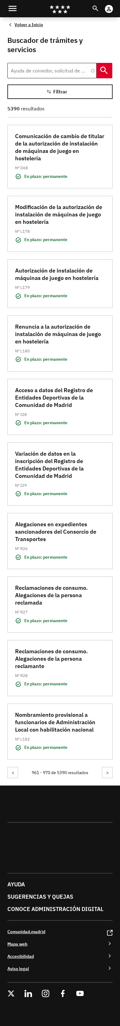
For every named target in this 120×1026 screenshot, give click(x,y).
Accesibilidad (20, 956)
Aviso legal (18, 968)
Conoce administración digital (55, 909)
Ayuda (16, 884)
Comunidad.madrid (26, 931)
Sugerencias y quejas (40, 896)
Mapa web (17, 944)
